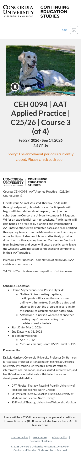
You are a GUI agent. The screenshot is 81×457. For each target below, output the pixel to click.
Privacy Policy (59, 437)
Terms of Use (40, 437)
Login (64, 30)
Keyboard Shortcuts (41, 440)
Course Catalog (19, 437)
